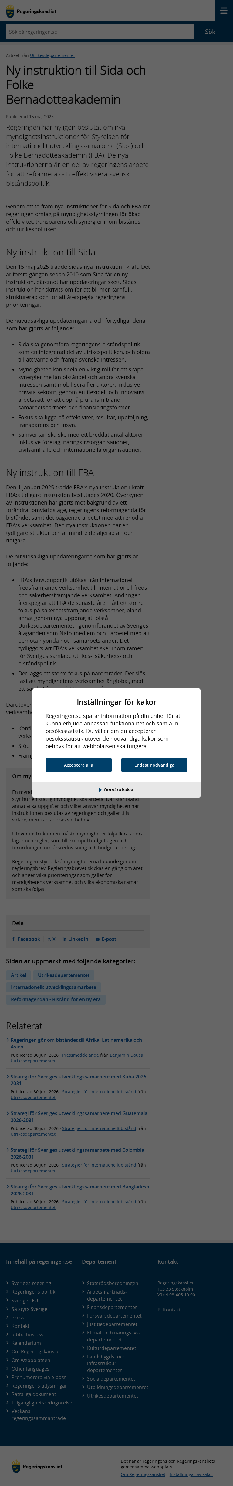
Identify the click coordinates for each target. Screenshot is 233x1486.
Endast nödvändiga (154, 765)
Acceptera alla (78, 765)
